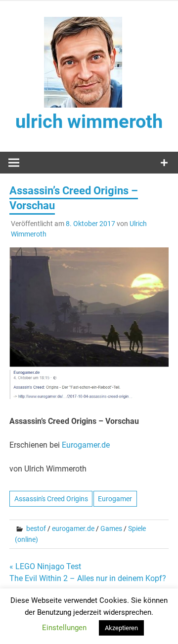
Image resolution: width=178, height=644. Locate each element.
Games (111, 528)
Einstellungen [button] (64, 627)
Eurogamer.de (86, 445)
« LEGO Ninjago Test (45, 566)
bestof (36, 528)
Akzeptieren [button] (121, 628)
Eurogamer (115, 499)
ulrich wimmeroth (89, 121)
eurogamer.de (73, 528)
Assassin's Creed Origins (51, 499)
